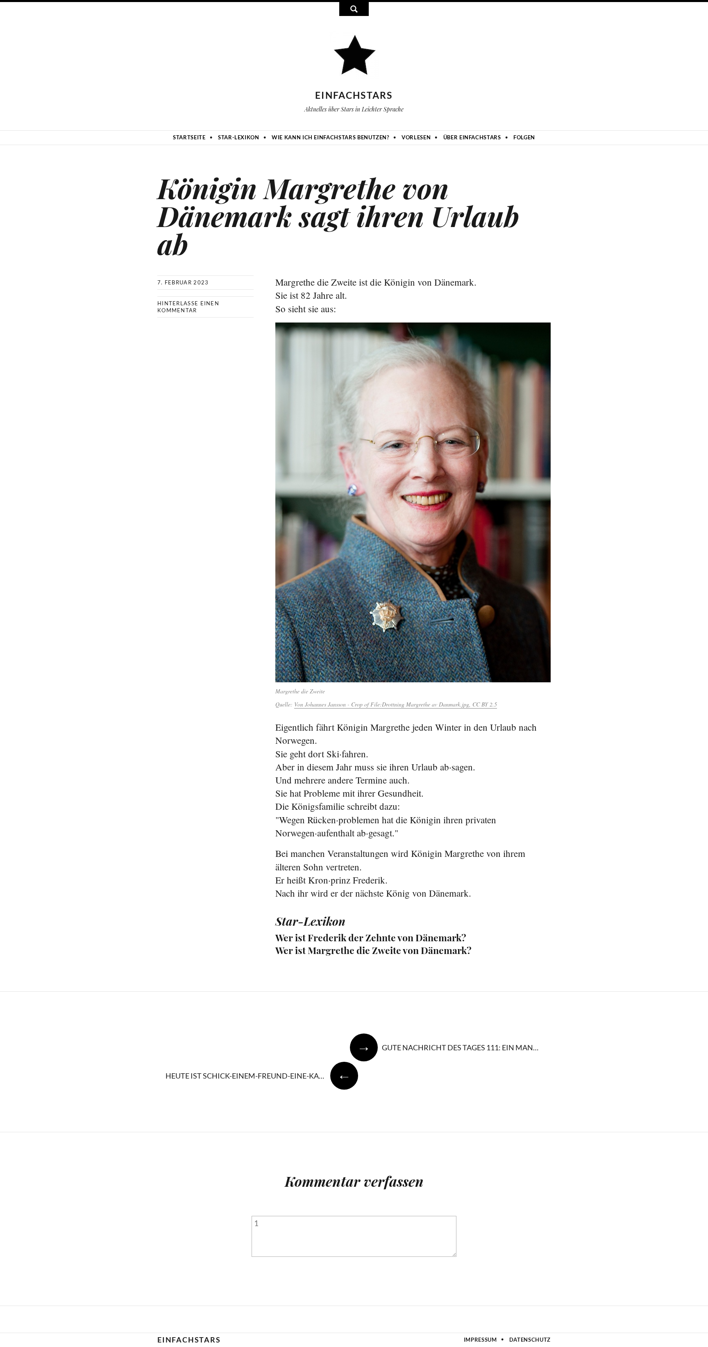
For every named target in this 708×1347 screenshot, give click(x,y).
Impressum (480, 1339)
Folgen (524, 137)
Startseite (189, 137)
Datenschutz (530, 1339)
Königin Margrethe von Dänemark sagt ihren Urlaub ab (338, 215)
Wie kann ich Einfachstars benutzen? (330, 137)
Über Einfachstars (472, 137)
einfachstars (354, 95)
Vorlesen (416, 137)
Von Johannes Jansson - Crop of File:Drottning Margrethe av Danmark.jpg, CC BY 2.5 (395, 704)
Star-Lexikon (238, 137)
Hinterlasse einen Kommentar (188, 306)
